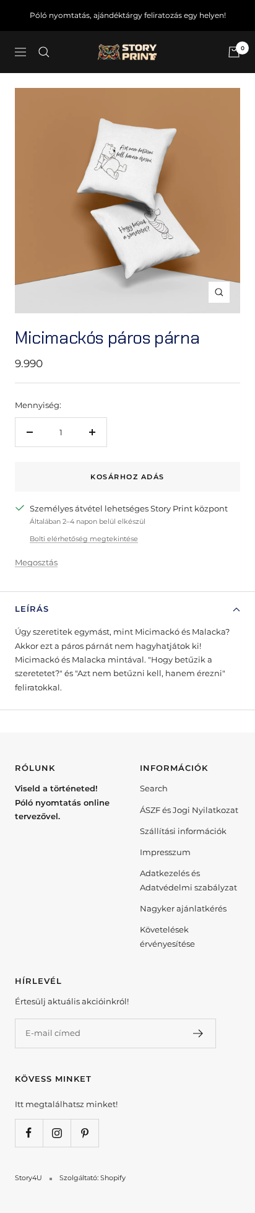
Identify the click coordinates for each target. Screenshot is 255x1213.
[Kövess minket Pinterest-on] (84, 1133)
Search (154, 788)
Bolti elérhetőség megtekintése (84, 538)
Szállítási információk (183, 831)
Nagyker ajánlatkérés (183, 908)
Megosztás (36, 562)
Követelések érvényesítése (167, 936)
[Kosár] (234, 52)
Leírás (32, 609)
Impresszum (165, 852)
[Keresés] (44, 52)
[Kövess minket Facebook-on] (29, 1133)
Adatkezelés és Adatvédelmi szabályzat (188, 880)
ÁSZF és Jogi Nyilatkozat (189, 810)
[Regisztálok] (198, 1033)
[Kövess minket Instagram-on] (57, 1133)
